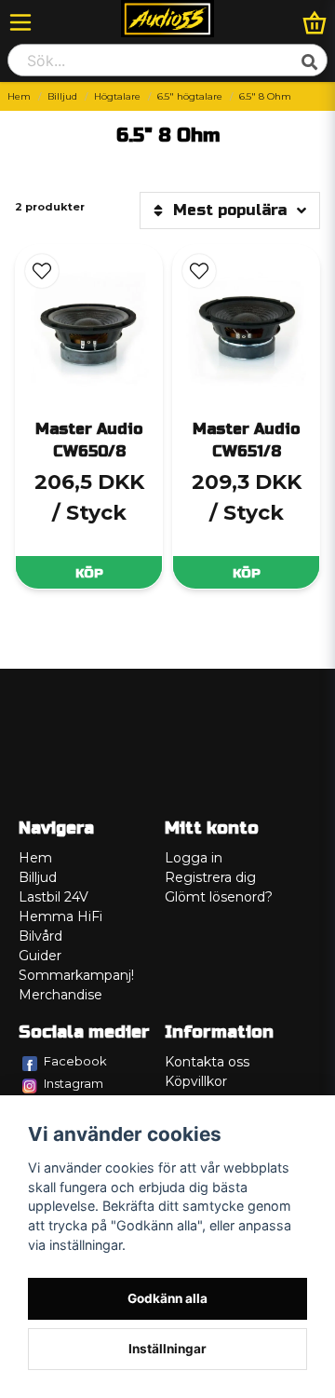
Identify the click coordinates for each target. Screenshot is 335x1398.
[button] (42, 271)
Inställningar (167, 1348)
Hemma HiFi (60, 916)
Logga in (193, 857)
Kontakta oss (207, 1061)
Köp (89, 573)
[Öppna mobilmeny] (20, 22)
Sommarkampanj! (76, 975)
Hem (19, 96)
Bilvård (40, 936)
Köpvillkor (196, 1081)
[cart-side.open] (314, 22)
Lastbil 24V (53, 897)
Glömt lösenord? (219, 897)
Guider (40, 955)
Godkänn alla (167, 1298)
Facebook (75, 1060)
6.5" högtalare (189, 96)
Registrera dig (210, 877)
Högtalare (117, 96)
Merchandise (60, 994)
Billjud (62, 96)
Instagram (73, 1083)
